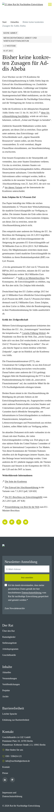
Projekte (6, 690)
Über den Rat (8, 631)
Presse (5, 773)
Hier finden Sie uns (14, 750)
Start (4, 22)
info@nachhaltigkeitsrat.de (17, 761)
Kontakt (6, 767)
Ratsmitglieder (8, 637)
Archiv (5, 696)
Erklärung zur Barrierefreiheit (15, 720)
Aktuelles (14, 22)
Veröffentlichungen (11, 684)
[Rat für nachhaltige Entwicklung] (22, 4)
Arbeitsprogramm (10, 649)
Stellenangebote (9, 643)
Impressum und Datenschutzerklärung (12, 794)
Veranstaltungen (9, 678)
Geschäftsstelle (9, 655)
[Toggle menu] (50, 4)
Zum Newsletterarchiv (15, 608)
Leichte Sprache (9, 714)
